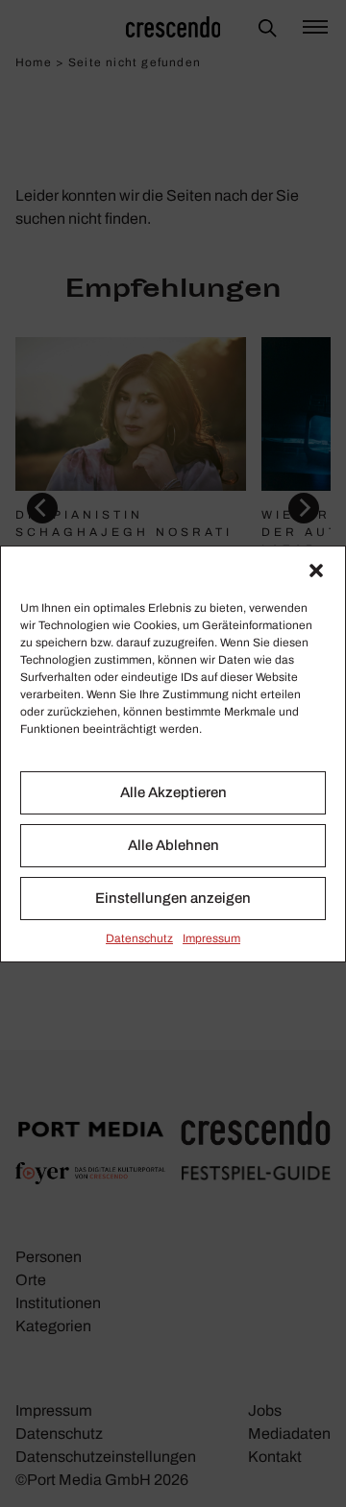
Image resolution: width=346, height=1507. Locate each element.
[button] (316, 570)
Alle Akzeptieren (173, 792)
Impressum (211, 938)
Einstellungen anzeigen (173, 898)
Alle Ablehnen (173, 845)
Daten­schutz (139, 938)
